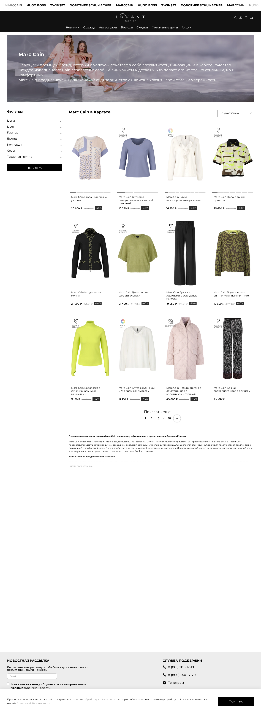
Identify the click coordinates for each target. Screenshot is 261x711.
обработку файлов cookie (100, 699)
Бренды (127, 27)
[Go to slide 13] (156, 382)
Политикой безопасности (33, 703)
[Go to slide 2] (79, 191)
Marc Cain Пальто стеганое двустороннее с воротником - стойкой (183, 391)
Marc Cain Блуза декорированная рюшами (183, 198)
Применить (34, 167)
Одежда (89, 27)
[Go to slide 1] (72, 191)
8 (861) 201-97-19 (181, 667)
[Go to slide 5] (100, 191)
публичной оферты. (37, 687)
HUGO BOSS (15, 5)
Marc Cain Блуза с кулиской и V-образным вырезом (137, 389)
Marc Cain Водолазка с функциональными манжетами (85, 391)
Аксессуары (108, 27)
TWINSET (36, 5)
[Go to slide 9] (196, 191)
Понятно (236, 701)
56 (169, 418)
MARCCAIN (104, 5)
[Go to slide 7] (189, 191)
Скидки (142, 27)
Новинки (72, 27)
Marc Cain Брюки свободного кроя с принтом (232, 389)
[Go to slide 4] (93, 191)
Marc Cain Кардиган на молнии (86, 294)
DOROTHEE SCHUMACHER (70, 5)
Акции (186, 27)
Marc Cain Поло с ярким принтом (229, 198)
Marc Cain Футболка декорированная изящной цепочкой (136, 200)
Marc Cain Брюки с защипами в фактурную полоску (181, 295)
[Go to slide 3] (86, 191)
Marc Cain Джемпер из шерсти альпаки (133, 294)
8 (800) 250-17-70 (182, 675)
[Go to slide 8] (193, 191)
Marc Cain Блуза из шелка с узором (89, 198)
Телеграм (176, 683)
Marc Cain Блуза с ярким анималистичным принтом (231, 294)
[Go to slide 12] (153, 382)
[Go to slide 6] (107, 191)
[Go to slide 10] (200, 191)
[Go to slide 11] (204, 191)
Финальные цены (165, 27)
